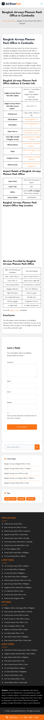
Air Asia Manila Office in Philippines (14, 569)
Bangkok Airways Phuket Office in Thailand (17, 469)
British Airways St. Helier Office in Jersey (16, 619)
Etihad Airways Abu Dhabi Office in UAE (16, 545)
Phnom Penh (30, 499)
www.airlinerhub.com (18, 711)
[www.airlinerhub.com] (11, 4)
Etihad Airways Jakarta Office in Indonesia (17, 531)
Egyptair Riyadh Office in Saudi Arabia (16, 535)
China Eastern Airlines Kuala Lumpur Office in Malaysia (20, 650)
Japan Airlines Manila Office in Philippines (16, 657)
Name (9, 381)
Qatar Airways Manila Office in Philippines (16, 584)
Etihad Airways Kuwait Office (13, 524)
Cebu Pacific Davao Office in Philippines (16, 577)
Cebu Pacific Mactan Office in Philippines (16, 637)
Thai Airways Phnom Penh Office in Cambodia (18, 542)
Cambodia (21, 499)
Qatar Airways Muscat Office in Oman (16, 664)
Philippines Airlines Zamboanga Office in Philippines (19, 608)
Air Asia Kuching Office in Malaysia (15, 556)
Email (9, 392)
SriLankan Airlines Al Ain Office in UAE (16, 622)
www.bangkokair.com (31, 119)
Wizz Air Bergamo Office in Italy (14, 626)
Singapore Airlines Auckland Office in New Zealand (19, 654)
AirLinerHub (5, 21)
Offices (13, 21)
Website (9, 402)
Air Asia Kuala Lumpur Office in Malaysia (16, 566)
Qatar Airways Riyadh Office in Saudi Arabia (17, 640)
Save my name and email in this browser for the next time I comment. (21, 417)
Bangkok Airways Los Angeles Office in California (19, 478)
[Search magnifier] (37, 447)
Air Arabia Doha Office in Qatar (13, 591)
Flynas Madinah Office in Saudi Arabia (15, 682)
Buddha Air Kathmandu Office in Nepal (15, 629)
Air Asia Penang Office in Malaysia (14, 668)
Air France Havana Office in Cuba (14, 679)
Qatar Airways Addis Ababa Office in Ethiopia (18, 612)
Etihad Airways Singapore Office (14, 598)
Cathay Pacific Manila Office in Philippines (16, 553)
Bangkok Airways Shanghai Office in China (17, 464)
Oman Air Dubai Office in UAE (13, 675)
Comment (10, 362)
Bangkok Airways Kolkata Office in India (16, 483)
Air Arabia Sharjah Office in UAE (14, 633)
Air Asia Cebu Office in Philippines (14, 573)
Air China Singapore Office (12, 549)
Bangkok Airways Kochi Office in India (16, 473)
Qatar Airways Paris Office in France (15, 527)
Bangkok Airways (14, 310)
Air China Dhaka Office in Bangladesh (15, 672)
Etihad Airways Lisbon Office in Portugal (16, 538)
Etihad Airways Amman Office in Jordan (16, 615)
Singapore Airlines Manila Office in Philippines (18, 587)
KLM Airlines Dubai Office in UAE (14, 661)
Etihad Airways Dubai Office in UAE (15, 595)
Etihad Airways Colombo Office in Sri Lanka (17, 580)
